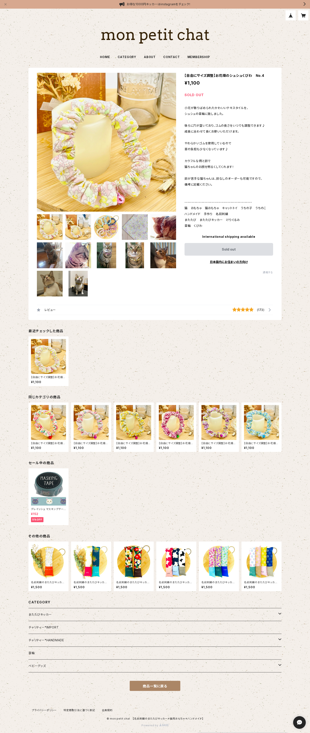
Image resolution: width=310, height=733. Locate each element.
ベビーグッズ (37, 666)
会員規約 (107, 710)
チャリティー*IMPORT (43, 627)
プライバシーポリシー (44, 710)
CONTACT (171, 57)
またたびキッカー (40, 614)
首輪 (31, 653)
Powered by (150, 725)
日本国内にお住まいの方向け (229, 262)
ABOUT (150, 57)
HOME (105, 57)
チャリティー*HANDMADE (46, 640)
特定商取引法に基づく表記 (79, 710)
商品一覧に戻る (155, 686)
